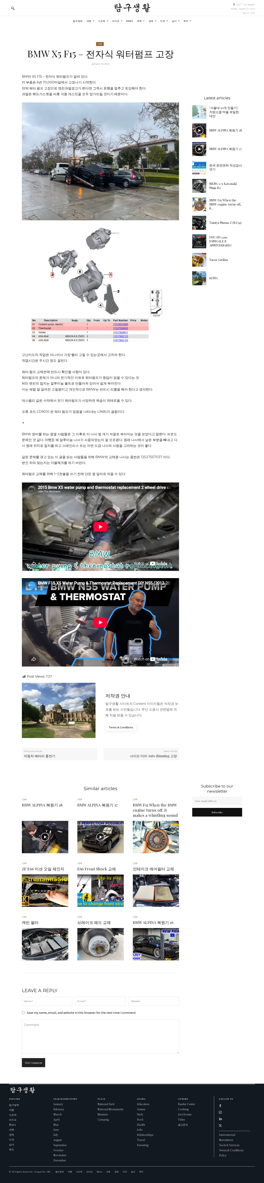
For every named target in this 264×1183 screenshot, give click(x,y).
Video (181, 1119)
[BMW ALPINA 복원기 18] (199, 130)
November (59, 1155)
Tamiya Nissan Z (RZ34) (225, 223)
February (58, 1109)
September (60, 1145)
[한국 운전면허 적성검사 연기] (199, 168)
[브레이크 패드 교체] (100, 944)
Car (100, 43)
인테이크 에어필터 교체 (153, 868)
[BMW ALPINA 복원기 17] (199, 149)
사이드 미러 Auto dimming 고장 (153, 756)
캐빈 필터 (30, 922)
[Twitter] (220, 1125)
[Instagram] (220, 1112)
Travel (141, 1140)
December (59, 1160)
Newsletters (226, 1140)
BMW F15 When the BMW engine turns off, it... (225, 204)
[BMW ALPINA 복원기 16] (156, 944)
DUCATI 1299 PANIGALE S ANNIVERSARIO (220, 241)
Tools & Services (229, 1145)
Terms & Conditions (231, 1150)
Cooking (183, 1109)
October (58, 1150)
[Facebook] (220, 1105)
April (56, 1119)
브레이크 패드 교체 (94, 922)
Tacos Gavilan (218, 260)
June (56, 1129)
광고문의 (183, 1124)
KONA (213, 278)
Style (140, 1114)
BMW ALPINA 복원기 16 (153, 922)
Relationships (145, 1134)
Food (140, 1119)
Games (141, 1109)
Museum (103, 1114)
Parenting (142, 1145)
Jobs (140, 1129)
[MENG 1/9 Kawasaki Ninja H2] (199, 186)
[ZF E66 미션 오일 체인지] (45, 890)
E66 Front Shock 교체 (96, 868)
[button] (12, 8)
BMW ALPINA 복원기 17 (225, 149)
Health (141, 1124)
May (56, 1124)
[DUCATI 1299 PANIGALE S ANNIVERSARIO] (199, 241)
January (58, 1104)
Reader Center (186, 1104)
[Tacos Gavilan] (199, 260)
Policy (222, 1155)
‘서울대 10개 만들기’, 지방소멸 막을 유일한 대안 (224, 112)
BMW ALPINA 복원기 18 (225, 130)
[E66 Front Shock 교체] (100, 890)
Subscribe (217, 812)
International (227, 1134)
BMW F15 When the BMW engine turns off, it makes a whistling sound (155, 810)
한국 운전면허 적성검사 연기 (225, 167)
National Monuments (110, 1109)
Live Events (184, 1114)
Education (143, 1104)
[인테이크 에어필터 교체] (156, 890)
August (57, 1140)
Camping (103, 1119)
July (55, 1134)
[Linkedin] (220, 1119)
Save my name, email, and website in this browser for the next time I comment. (81, 1012)
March (57, 1114)
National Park (106, 1104)
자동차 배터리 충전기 (39, 756)
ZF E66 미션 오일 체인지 (43, 868)
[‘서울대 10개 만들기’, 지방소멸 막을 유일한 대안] (199, 112)
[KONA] (199, 278)
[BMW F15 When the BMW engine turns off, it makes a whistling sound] (199, 204)
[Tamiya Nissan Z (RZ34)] (199, 223)
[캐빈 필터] (45, 944)
